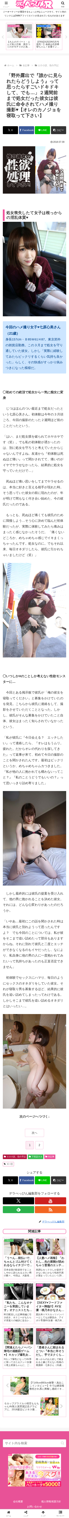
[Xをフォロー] (18, 1200)
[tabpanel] (19, 36)
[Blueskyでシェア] (42, 1131)
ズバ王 (10, 1164)
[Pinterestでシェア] (19, 1150)
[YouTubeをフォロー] (50, 1200)
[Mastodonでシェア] (26, 1131)
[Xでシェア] (11, 1131)
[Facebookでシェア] (11, 1140)
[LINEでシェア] (57, 1140)
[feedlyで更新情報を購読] (18, 1209)
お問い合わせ (34, 1506)
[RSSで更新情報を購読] (50, 1209)
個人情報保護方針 (51, 1501)
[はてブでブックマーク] (42, 1140)
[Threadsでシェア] (26, 1140)
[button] (58, 130)
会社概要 (18, 1501)
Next (66, 37)
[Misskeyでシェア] (57, 1131)
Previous (2, 37)
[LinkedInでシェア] (34, 1150)
